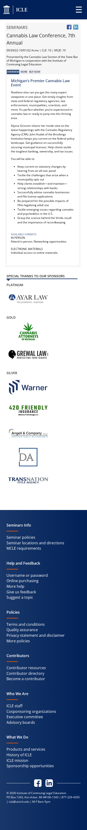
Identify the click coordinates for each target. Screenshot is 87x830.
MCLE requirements (23, 548)
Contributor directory (25, 673)
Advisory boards (20, 722)
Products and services (25, 749)
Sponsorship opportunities (30, 765)
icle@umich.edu (19, 802)
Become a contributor (25, 678)
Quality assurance (22, 629)
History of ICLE (19, 754)
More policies (18, 641)
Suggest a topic (19, 597)
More (24, 71)
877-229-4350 (70, 797)
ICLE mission (17, 760)
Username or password (27, 575)
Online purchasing (22, 580)
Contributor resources (26, 667)
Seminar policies (20, 537)
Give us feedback (21, 591)
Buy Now (34, 71)
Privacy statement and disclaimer (35, 635)
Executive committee (24, 716)
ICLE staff (14, 705)
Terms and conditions (25, 624)
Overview (13, 71)
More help (15, 586)
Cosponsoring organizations (31, 711)
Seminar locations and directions (35, 542)
